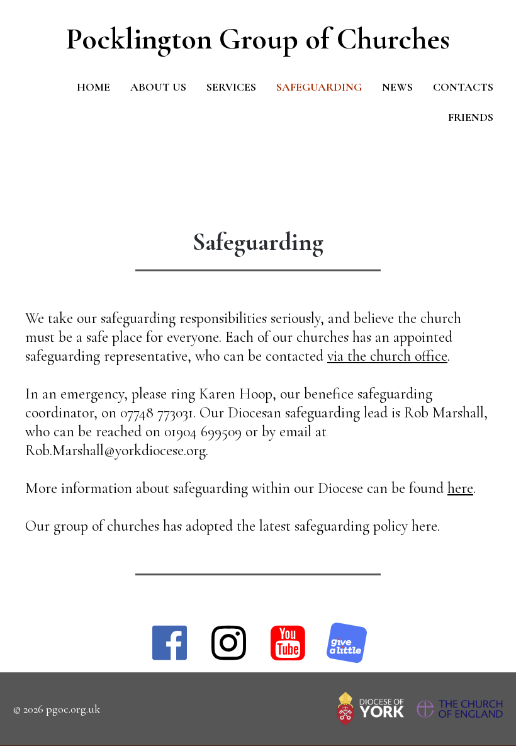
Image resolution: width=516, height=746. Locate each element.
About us (158, 87)
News (397, 87)
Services (231, 87)
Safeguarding (319, 87)
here (460, 488)
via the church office (387, 356)
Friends (470, 117)
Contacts (463, 87)
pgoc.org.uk (73, 709)
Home (93, 87)
